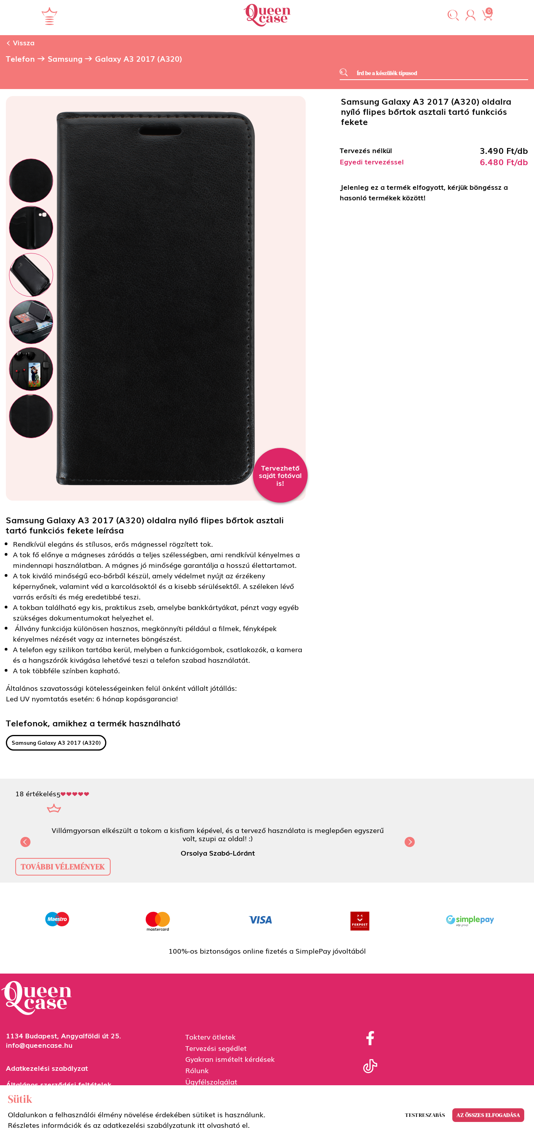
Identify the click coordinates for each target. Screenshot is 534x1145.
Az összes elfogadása (488, 1115)
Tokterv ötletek (210, 1036)
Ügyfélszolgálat (211, 1081)
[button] (453, 15)
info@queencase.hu (39, 1045)
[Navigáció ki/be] (49, 16)
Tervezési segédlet (216, 1048)
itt (201, 1125)
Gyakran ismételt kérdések (230, 1059)
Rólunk (197, 1070)
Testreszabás (425, 1115)
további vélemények (63, 866)
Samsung (65, 58)
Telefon (20, 58)
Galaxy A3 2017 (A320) (138, 58)
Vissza (22, 42)
